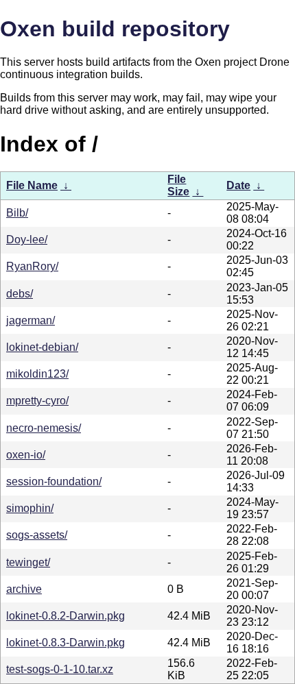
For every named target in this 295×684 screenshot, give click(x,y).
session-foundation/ (54, 481)
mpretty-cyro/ (37, 400)
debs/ (19, 294)
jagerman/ (30, 320)
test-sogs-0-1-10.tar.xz (59, 669)
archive (24, 589)
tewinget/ (28, 562)
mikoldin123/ (37, 374)
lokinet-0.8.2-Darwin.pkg (65, 616)
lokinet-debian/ (42, 347)
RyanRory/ (32, 266)
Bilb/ (17, 213)
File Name (32, 185)
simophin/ (30, 508)
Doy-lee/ (26, 239)
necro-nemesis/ (43, 428)
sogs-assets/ (36, 535)
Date (238, 185)
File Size (178, 185)
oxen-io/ (25, 455)
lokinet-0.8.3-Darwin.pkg (65, 642)
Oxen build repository (115, 28)
